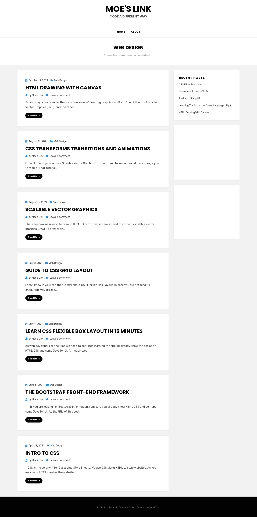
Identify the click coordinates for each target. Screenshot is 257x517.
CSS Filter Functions (190, 84)
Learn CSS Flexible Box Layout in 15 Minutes (84, 331)
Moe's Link (128, 9)
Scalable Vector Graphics (61, 209)
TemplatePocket (127, 507)
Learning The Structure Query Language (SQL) (205, 105)
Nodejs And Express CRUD (193, 91)
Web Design (60, 80)
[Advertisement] (206, 152)
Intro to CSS (42, 453)
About (135, 32)
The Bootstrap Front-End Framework (77, 392)
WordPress (154, 507)
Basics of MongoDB (190, 98)
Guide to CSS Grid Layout (59, 270)
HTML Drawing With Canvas (63, 87)
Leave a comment (60, 95)
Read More (34, 115)
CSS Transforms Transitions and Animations (87, 148)
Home (121, 32)
